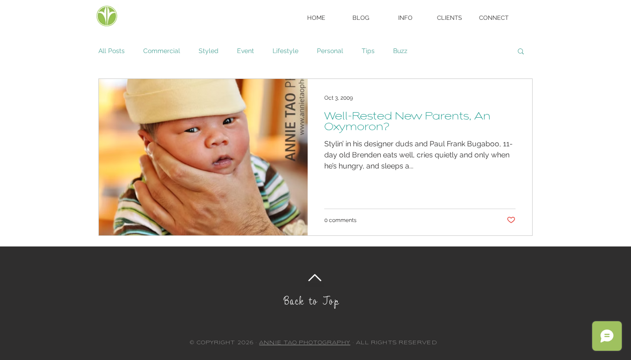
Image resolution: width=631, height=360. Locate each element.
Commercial (161, 50)
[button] (405, 18)
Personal (330, 50)
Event (245, 50)
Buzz (400, 50)
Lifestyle (285, 50)
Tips (368, 50)
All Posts (111, 50)
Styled (208, 50)
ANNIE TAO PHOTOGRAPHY (304, 343)
